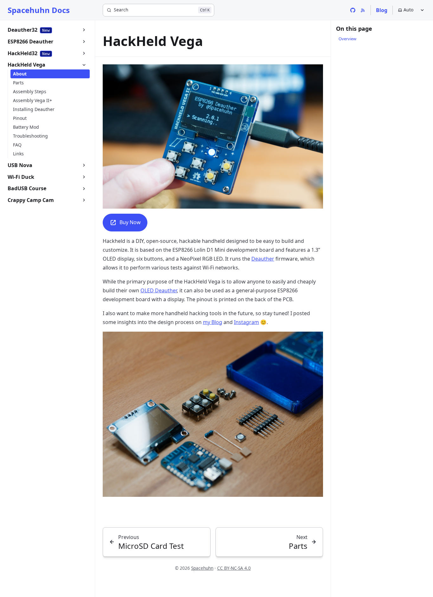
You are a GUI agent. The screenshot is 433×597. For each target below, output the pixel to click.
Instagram (246, 322)
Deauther (262, 258)
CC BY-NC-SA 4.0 (234, 568)
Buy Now (130, 222)
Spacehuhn (202, 568)
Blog (381, 10)
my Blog (212, 322)
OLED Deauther (158, 290)
